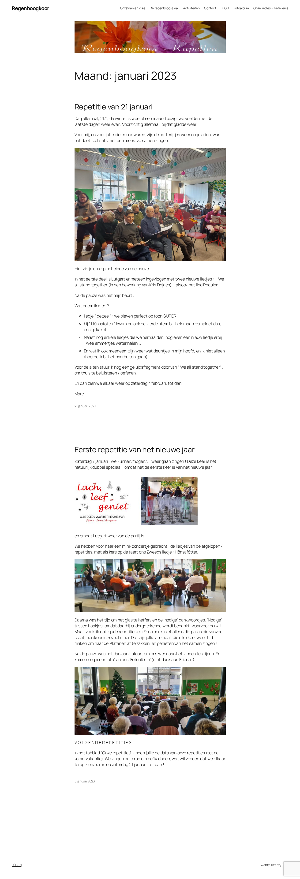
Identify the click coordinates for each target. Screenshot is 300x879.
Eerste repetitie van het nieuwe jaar (135, 449)
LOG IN (16, 865)
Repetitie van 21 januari (114, 107)
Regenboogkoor (30, 8)
